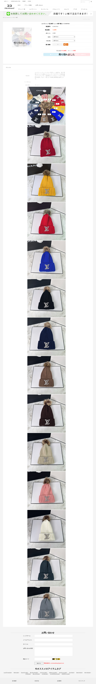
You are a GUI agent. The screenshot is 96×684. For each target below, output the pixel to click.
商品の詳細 (8, 67)
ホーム (4, 17)
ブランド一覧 (21, 9)
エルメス (66, 9)
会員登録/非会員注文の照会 (15, 1)
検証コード (26, 659)
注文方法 (37, 680)
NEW (19, 5)
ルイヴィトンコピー (86, 19)
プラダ (75, 9)
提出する (39, 663)
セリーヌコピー (87, 672)
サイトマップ (82, 680)
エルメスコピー (79, 672)
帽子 (17, 17)
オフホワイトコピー (66, 673)
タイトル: (25, 644)
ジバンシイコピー (43, 672)
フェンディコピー (24, 672)
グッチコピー (71, 672)
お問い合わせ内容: (28, 648)
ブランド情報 (28, 5)
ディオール (84, 9)
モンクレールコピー (34, 672)
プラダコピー (28, 673)
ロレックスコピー (36, 673)
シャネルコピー (45, 673)
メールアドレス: (27, 640)
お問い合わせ (39, 5)
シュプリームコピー (8, 672)
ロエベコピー (16, 672)
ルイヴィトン (33, 9)
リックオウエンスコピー (55, 673)
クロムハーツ (56, 9)
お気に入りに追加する (80, 54)
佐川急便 (29, 1)
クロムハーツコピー (53, 672)
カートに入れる (55, 54)
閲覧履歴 (24, 1)
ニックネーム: (27, 635)
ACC (14, 17)
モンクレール (44, 9)
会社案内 (59, 680)
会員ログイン (6, 1)
